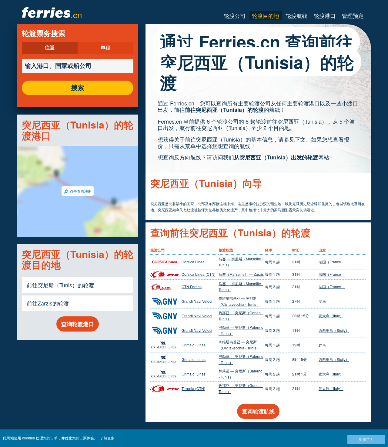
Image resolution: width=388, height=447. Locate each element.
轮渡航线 (296, 15)
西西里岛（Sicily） (334, 330)
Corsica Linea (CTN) (199, 274)
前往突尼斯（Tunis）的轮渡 (60, 285)
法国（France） (332, 261)
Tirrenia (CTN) (193, 388)
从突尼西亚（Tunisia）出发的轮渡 (276, 157)
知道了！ (366, 439)
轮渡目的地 (265, 15)
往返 (50, 47)
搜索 (77, 88)
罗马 (322, 301)
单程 (105, 47)
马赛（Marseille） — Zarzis (241, 274)
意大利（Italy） (331, 315)
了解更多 (107, 437)
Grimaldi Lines (194, 344)
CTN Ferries (192, 286)
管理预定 (353, 15)
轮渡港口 (325, 15)
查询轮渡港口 (77, 324)
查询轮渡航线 (258, 411)
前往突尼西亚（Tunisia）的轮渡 (224, 110)
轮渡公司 (235, 15)
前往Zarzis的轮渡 (48, 303)
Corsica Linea (193, 261)
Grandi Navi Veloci (197, 301)
